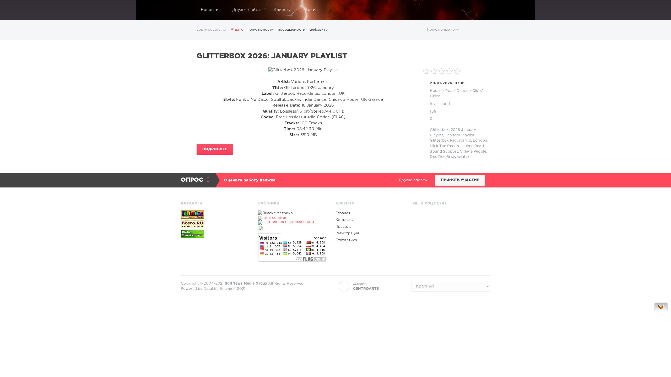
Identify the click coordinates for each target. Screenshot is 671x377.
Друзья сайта (246, 10)
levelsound (440, 104)
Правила (343, 226)
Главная (343, 213)
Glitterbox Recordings (450, 140)
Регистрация (347, 233)
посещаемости (291, 29)
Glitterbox (439, 129)
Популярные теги (443, 29)
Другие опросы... (414, 180)
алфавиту (319, 29)
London (480, 140)
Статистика (346, 240)
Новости (209, 10)
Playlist (436, 135)
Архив (311, 10)
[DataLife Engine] (186, 10)
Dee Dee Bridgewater (449, 156)
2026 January (463, 129)
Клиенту (282, 10)
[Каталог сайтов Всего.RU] (215, 224)
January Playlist (460, 135)
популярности (260, 29)
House (435, 90)
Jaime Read (473, 146)
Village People (473, 151)
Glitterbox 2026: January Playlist (272, 56)
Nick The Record (445, 146)
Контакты (344, 219)
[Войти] (482, 10)
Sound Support (444, 151)
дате (239, 29)
